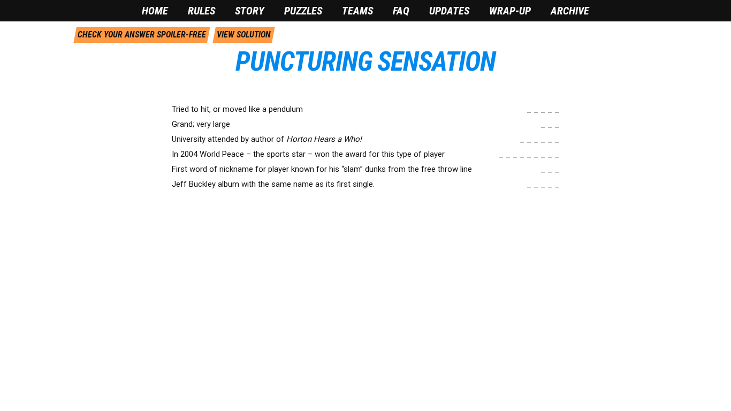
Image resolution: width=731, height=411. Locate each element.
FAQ (401, 10)
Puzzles (303, 10)
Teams (357, 10)
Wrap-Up (510, 10)
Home (155, 10)
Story (249, 10)
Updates (449, 10)
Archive (570, 10)
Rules (201, 10)
